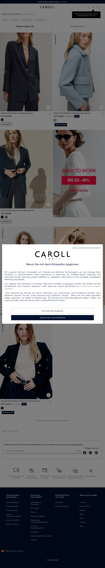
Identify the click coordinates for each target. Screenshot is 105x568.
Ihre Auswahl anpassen (52, 311)
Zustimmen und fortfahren (52, 318)
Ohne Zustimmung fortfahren (86, 247)
